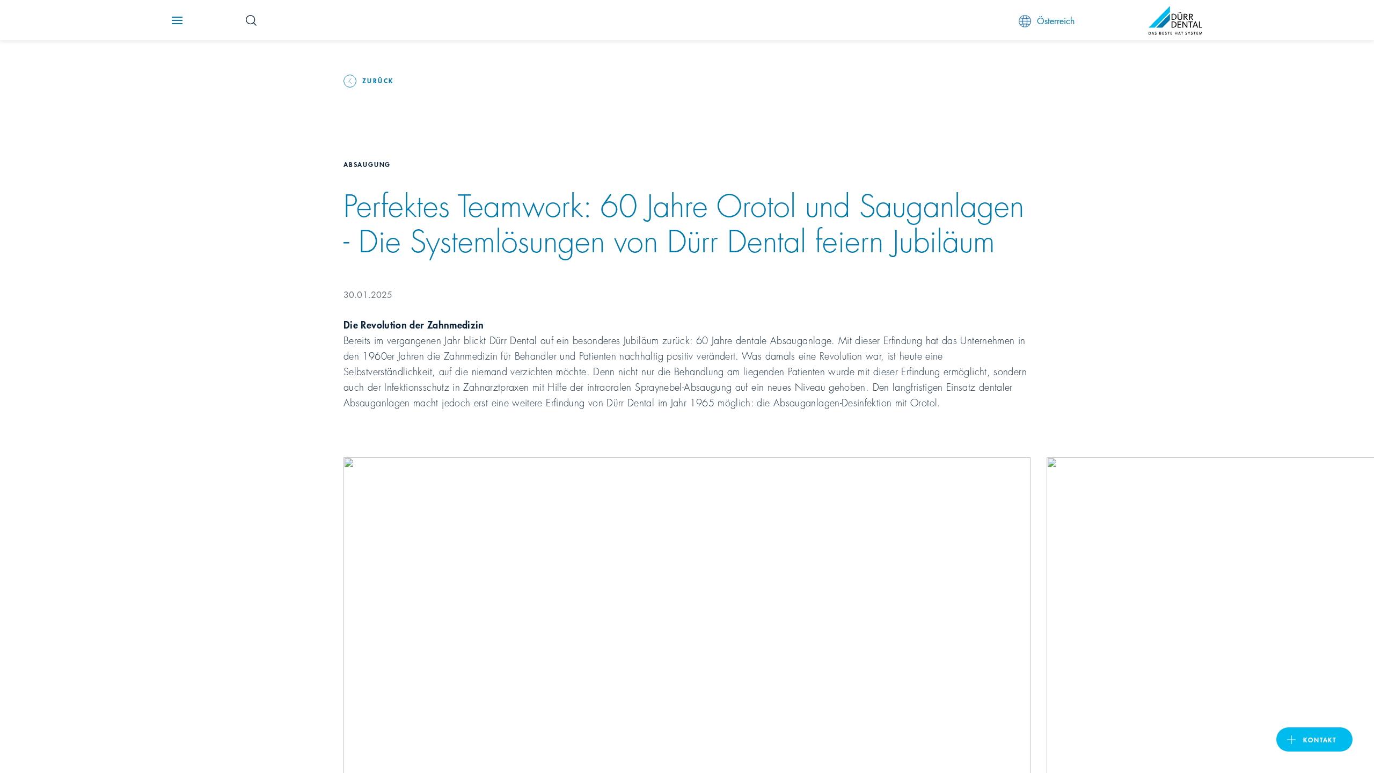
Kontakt (1319, 739)
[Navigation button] (177, 20)
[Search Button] (251, 20)
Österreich (1056, 20)
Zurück (377, 80)
